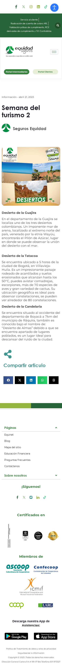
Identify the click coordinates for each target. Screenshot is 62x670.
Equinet (9, 434)
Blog (7, 441)
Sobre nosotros (15, 475)
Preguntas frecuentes (17, 460)
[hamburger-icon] (54, 51)
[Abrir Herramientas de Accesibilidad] (54, 7)
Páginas (10, 428)
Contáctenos (12, 466)
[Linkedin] (38, 6)
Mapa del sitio (12, 447)
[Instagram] (31, 6)
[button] (58, 25)
